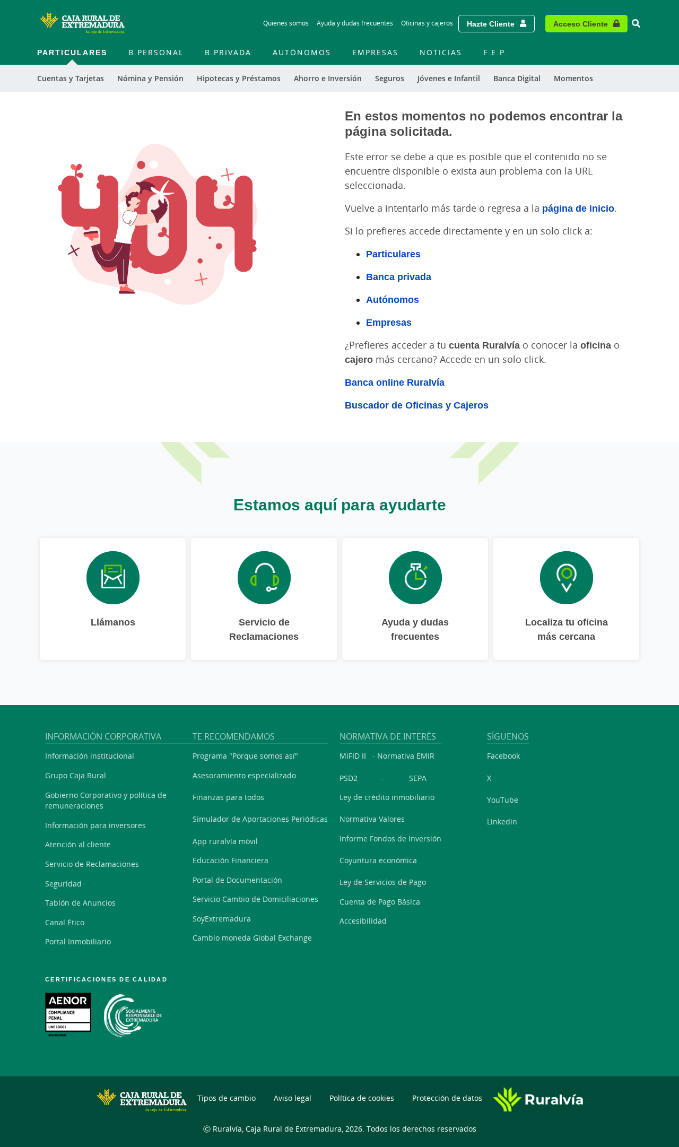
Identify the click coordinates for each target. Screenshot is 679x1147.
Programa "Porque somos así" (245, 756)
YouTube (502, 800)
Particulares (393, 253)
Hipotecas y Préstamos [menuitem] (239, 78)
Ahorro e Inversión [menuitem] (328, 78)
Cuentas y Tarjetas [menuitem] (70, 78)
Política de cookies (361, 1097)
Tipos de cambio (226, 1097)
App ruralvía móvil (225, 841)
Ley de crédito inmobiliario (387, 797)
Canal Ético (64, 922)
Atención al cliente (78, 844)
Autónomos (392, 299)
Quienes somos (286, 23)
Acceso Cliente (580, 24)
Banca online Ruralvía (395, 382)
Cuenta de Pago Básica (380, 902)
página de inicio (578, 208)
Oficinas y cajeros (427, 23)
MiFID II (353, 756)
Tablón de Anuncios (80, 903)
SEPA (417, 778)
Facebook (503, 756)
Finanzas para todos (228, 797)
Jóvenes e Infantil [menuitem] (448, 78)
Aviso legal (292, 1097)
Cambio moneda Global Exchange (252, 938)
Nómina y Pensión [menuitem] (150, 78)
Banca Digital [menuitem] (517, 78)
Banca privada (398, 276)
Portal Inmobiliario (78, 941)
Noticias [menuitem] (441, 52)
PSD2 (349, 778)
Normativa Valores (372, 819)
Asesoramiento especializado (244, 775)
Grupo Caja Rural (75, 775)
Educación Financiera (230, 860)
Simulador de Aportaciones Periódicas (260, 819)
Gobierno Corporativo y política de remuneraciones (106, 800)
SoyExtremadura (222, 919)
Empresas (389, 322)
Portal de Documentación (237, 880)
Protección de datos (447, 1097)
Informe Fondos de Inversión (390, 838)
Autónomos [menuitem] (302, 52)
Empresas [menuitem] (375, 52)
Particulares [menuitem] (72, 52)
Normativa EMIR (405, 756)
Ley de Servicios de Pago (383, 882)
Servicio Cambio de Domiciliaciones (255, 899)
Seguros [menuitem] (389, 78)
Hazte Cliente (491, 24)
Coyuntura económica (378, 860)
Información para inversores (95, 825)
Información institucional (89, 756)
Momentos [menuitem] (573, 78)
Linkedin (502, 821)
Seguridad (63, 884)
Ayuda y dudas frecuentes (355, 23)
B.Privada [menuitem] (228, 52)
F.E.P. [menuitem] (495, 52)
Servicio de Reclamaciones (92, 864)
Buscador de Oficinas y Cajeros (417, 404)
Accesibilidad (363, 921)
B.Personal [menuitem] (156, 52)
